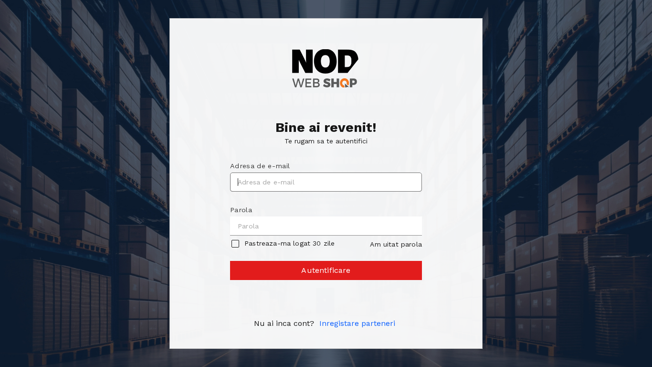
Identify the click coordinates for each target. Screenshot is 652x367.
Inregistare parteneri (357, 323)
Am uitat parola (395, 244)
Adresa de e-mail (260, 166)
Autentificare (325, 270)
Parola (241, 210)
